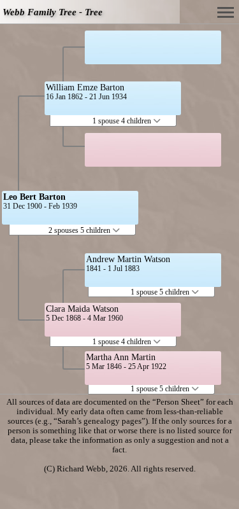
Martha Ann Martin (121, 357)
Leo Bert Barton (34, 197)
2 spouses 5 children (80, 230)
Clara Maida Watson (82, 309)
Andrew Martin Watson (128, 259)
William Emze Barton (85, 87)
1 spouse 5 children (161, 292)
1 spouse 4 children (122, 120)
